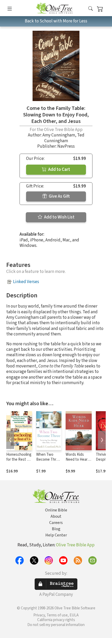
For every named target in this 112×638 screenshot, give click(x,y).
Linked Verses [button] (26, 282)
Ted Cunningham (64, 138)
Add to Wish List (58, 217)
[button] (90, 9)
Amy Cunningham (58, 135)
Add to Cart (58, 169)
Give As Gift (59, 196)
